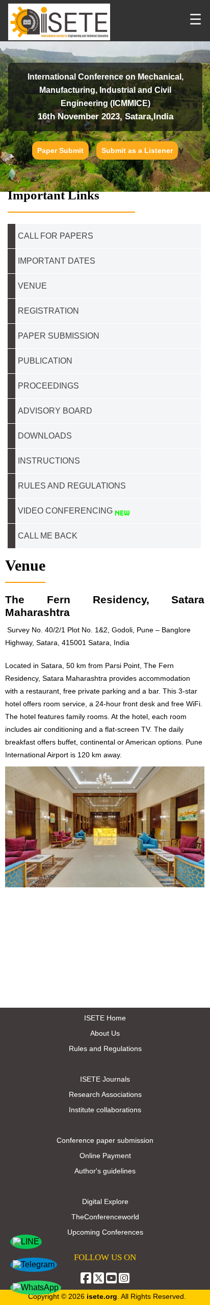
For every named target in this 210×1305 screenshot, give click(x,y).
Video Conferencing (66, 510)
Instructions (49, 460)
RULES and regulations (72, 485)
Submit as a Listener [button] (137, 150)
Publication (45, 360)
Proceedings (48, 385)
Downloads (45, 435)
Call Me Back (47, 535)
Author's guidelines (105, 1171)
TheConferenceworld (105, 1217)
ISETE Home (105, 1018)
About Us (105, 1033)
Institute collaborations (105, 1110)
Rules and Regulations (105, 1048)
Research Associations (105, 1094)
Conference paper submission (105, 1140)
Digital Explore (105, 1201)
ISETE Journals (105, 1079)
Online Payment (105, 1156)
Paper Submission (58, 335)
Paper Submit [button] (60, 150)
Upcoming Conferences (105, 1232)
